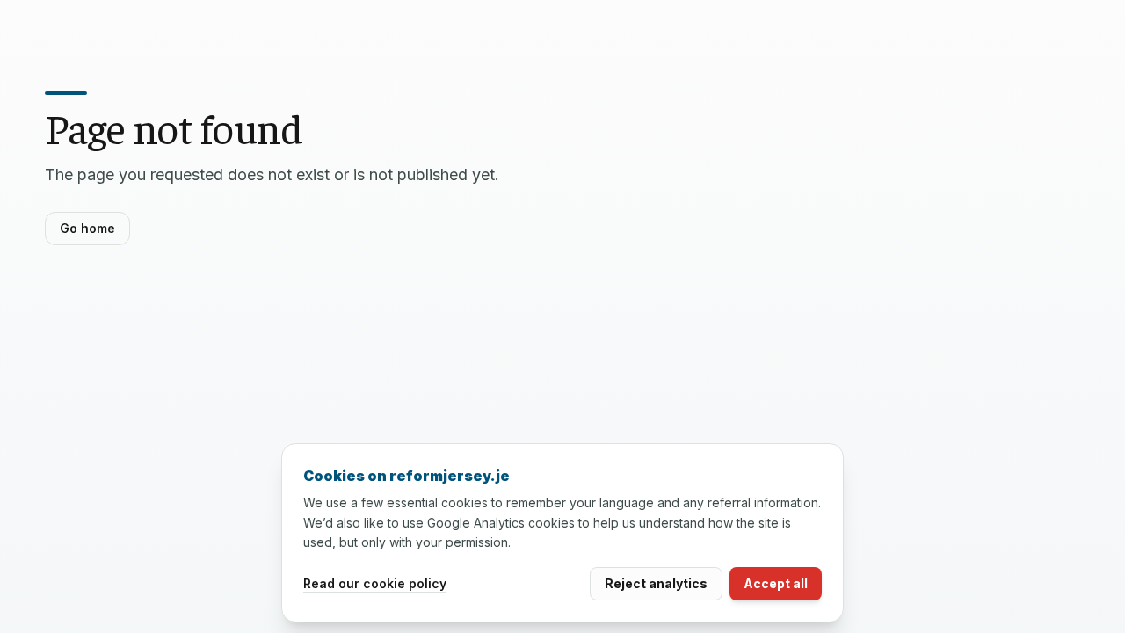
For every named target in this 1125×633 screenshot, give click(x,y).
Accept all (776, 583)
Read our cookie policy (374, 583)
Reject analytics (656, 583)
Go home (87, 228)
